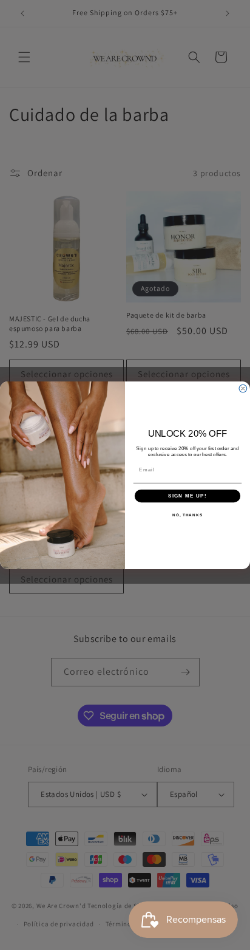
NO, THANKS (187, 515)
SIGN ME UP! (187, 495)
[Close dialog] (243, 388)
